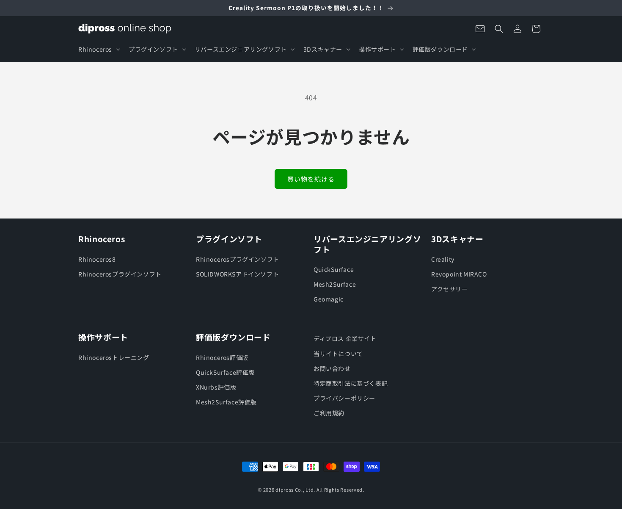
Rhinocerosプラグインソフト (120, 274)
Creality (442, 259)
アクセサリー (449, 289)
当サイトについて (338, 353)
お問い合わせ (332, 368)
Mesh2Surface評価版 (226, 402)
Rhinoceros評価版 (222, 357)
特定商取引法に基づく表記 (351, 383)
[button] (98, 49)
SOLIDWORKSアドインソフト (237, 274)
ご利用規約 (329, 413)
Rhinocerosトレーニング (113, 357)
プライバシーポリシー (344, 398)
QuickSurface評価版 (225, 372)
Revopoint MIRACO (459, 274)
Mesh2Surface (335, 284)
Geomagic (329, 299)
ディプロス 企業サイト (345, 338)
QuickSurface (334, 269)
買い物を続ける (311, 178)
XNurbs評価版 (216, 387)
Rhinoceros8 (97, 259)
